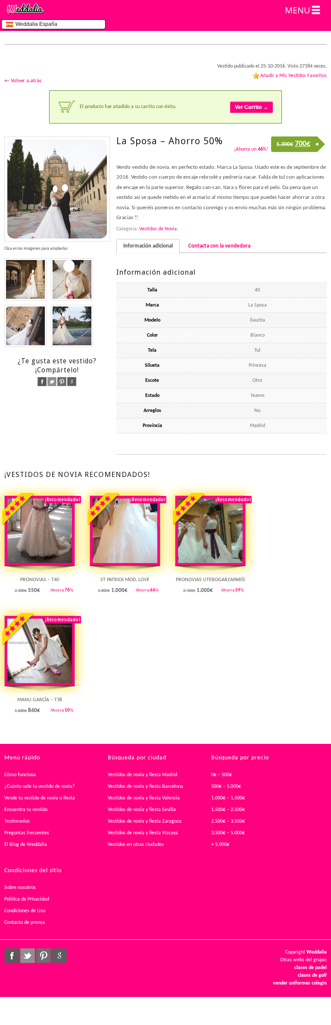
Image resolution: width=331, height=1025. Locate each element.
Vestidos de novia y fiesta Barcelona (145, 786)
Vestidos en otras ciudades (136, 844)
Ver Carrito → (251, 107)
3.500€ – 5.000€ (228, 833)
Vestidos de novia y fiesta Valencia (144, 798)
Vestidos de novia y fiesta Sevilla (142, 809)
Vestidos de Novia (158, 229)
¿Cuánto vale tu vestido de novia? (39, 786)
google (71, 381)
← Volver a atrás (22, 81)
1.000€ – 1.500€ (228, 798)
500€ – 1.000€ (226, 786)
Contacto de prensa (24, 922)
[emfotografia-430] (25, 326)
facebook (42, 381)
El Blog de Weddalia (25, 844)
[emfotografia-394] (72, 279)
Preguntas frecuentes (26, 833)
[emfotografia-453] (72, 326)
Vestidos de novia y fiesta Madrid (142, 774)
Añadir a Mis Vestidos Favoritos (293, 75)
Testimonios (17, 821)
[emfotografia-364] (25, 279)
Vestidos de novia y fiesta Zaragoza (144, 821)
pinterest (61, 381)
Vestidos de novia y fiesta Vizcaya (143, 833)
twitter (51, 381)
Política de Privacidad (26, 899)
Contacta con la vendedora (219, 246)
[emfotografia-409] (57, 189)
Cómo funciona (20, 774)
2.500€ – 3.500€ (228, 821)
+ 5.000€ (220, 844)
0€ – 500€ (221, 774)
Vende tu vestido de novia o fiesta (39, 798)
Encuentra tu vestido (25, 809)
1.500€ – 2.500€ (228, 809)
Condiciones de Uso (24, 911)
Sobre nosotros (20, 887)
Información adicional (148, 246)
